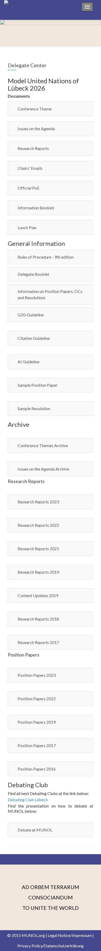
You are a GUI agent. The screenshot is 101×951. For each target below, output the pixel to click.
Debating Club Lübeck (28, 799)
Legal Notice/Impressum (70, 935)
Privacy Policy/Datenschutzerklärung (50, 945)
